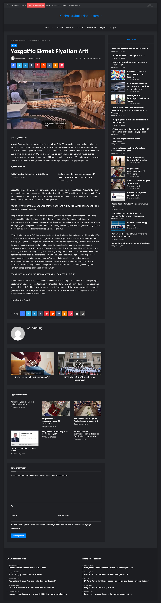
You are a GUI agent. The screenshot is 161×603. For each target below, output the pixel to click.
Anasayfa (49, 28)
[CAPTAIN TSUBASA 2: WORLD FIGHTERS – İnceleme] (118, 75)
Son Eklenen (130, 39)
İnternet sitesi (63, 515)
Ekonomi (70, 28)
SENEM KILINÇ (20, 58)
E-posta (14, 515)
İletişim (112, 28)
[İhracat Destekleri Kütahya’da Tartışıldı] (118, 161)
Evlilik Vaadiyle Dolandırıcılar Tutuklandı (29, 174)
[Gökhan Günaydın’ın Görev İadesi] (24, 438)
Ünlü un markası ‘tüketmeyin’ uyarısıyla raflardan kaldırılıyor (129, 235)
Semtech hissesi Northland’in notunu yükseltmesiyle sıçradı (128, 149)
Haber (60, 28)
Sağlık (80, 28)
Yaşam (103, 28)
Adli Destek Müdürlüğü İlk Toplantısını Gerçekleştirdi (86, 419)
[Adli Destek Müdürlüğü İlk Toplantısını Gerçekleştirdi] (87, 408)
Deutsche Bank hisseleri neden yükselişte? (130, 243)
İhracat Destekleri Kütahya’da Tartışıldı (137, 158)
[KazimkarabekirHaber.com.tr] (80, 16)
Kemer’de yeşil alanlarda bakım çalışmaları (22, 403)
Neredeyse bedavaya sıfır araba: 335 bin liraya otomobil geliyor (138, 86)
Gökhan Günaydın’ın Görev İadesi (23, 449)
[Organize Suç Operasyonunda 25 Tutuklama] (56, 408)
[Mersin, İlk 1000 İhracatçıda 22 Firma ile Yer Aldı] (118, 99)
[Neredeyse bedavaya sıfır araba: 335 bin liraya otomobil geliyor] (118, 87)
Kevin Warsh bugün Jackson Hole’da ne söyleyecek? (66, 5)
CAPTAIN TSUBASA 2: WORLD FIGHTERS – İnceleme (136, 74)
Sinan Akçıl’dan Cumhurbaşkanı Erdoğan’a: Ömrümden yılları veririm (86, 434)
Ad (12, 506)
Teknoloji (91, 28)
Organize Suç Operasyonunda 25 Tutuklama (51, 421)
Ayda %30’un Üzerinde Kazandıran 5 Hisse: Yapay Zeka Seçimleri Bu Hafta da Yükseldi (129, 110)
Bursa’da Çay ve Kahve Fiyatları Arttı (128, 55)
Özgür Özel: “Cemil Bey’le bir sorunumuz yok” (55, 432)
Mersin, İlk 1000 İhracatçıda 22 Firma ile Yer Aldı (138, 98)
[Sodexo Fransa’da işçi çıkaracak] (118, 226)
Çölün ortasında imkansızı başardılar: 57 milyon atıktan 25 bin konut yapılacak (130, 130)
